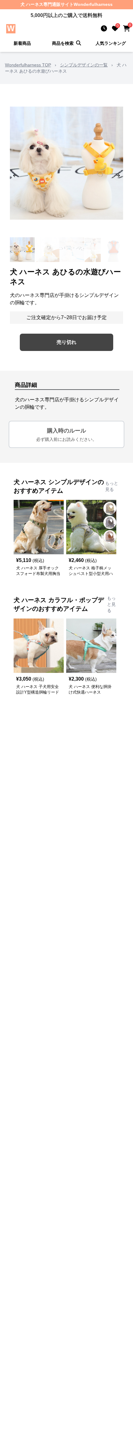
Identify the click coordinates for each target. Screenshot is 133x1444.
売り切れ (66, 342)
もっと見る (111, 486)
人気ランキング (111, 43)
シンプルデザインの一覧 (84, 64)
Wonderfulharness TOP (28, 64)
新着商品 (22, 43)
